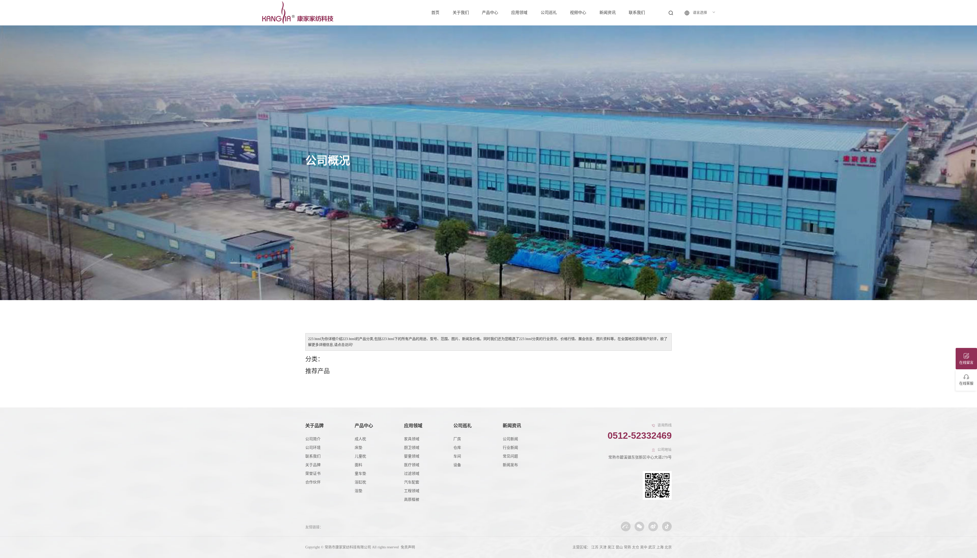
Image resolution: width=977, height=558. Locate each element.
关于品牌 (314, 425)
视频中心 (578, 12)
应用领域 (519, 12)
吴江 (611, 547)
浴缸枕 (360, 482)
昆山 (619, 547)
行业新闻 (510, 448)
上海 (660, 547)
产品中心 (490, 12)
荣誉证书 (313, 474)
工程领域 (411, 491)
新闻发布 (510, 465)
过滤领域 (411, 474)
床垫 (358, 448)
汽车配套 (411, 482)
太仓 (635, 547)
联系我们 (637, 12)
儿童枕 (360, 456)
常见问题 (510, 456)
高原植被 (411, 499)
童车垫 (360, 474)
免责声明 (407, 547)
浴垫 (358, 491)
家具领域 (411, 439)
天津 (603, 547)
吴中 (643, 547)
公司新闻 (510, 439)
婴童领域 (411, 456)
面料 (358, 465)
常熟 (627, 547)
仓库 (457, 448)
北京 (668, 547)
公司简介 (313, 439)
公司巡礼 (549, 12)
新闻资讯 (607, 12)
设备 (457, 465)
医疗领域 (411, 465)
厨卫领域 (411, 448)
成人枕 (360, 439)
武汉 (651, 547)
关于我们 (461, 12)
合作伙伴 (313, 482)
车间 (457, 456)
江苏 (594, 547)
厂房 (457, 439)
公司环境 (313, 448)
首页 (435, 12)
